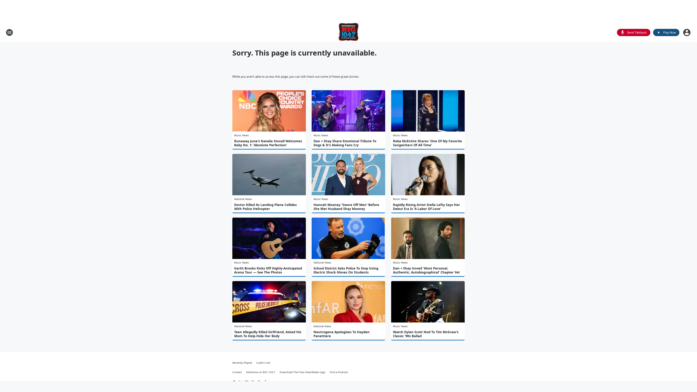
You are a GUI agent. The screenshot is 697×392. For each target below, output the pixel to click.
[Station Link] (348, 32)
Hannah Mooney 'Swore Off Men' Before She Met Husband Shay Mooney (346, 207)
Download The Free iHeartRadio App (302, 372)
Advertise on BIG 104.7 (260, 372)
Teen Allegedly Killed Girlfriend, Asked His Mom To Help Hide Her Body (267, 334)
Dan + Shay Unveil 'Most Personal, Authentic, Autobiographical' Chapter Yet (426, 270)
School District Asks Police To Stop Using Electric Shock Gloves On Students (345, 270)
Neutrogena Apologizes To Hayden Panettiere (341, 334)
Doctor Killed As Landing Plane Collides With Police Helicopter (265, 207)
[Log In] (687, 32)
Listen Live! (263, 362)
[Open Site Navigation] (9, 32)
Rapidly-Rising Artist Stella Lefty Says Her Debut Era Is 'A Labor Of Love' (426, 207)
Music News (241, 135)
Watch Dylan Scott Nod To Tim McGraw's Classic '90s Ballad (425, 334)
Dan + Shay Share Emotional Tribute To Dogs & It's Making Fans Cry (344, 143)
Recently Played (242, 362)
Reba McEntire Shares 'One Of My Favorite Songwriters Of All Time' (427, 143)
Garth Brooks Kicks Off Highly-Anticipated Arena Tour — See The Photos (268, 270)
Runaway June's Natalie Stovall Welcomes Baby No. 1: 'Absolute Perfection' (268, 143)
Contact (237, 372)
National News (243, 199)
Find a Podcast (339, 372)
